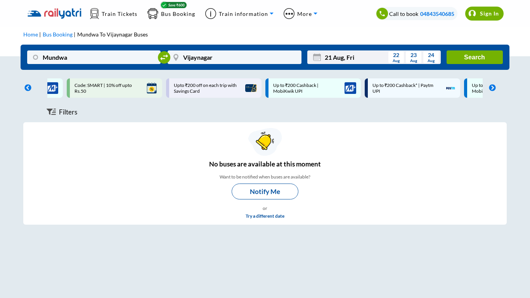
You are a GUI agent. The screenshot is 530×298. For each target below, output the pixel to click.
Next (490, 88)
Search (474, 57)
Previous (26, 88)
